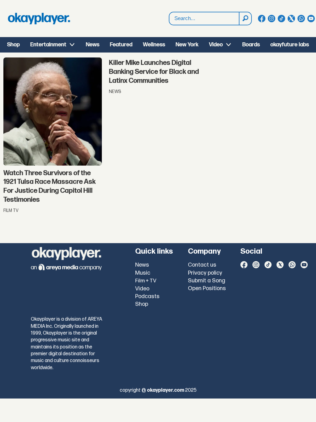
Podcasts (147, 296)
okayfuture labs (289, 44)
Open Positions (207, 288)
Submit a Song (206, 280)
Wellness (154, 44)
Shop (13, 44)
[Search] (245, 18)
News (92, 44)
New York (187, 44)
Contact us (202, 265)
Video (216, 44)
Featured (121, 44)
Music (142, 273)
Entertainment (48, 44)
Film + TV (145, 281)
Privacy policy (205, 273)
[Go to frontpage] (39, 18)
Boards (251, 44)
